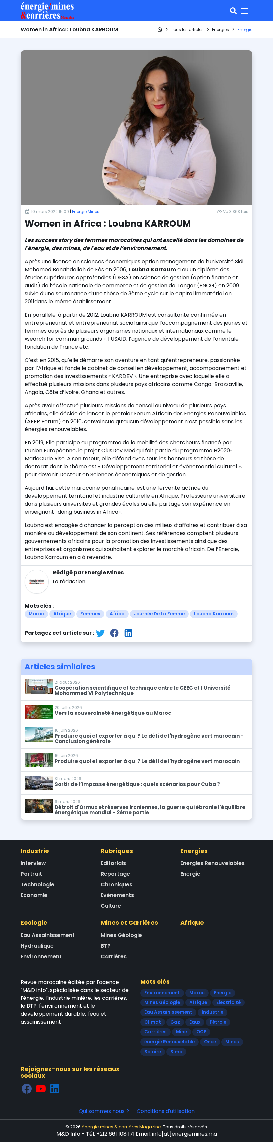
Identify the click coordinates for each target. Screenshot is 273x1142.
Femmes (90, 614)
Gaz (175, 1022)
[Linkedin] (55, 1088)
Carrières (114, 956)
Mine (181, 1032)
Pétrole (218, 1022)
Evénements (117, 895)
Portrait (31, 874)
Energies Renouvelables (212, 863)
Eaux (194, 1022)
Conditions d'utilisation (166, 1111)
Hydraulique (37, 946)
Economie (34, 895)
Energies (194, 851)
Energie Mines (85, 211)
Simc (176, 1052)
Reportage (115, 874)
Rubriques (117, 851)
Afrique (62, 614)
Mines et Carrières (129, 922)
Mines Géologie (121, 935)
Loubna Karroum (214, 614)
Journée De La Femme (159, 614)
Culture (111, 906)
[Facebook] (27, 1088)
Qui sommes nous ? (104, 1111)
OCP (201, 1032)
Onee (210, 1042)
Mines (232, 1042)
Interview (33, 863)
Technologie (37, 884)
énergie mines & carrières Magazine (121, 1127)
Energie (190, 874)
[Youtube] (41, 1088)
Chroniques (116, 884)
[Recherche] (233, 11)
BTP (106, 946)
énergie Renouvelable (169, 1042)
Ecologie (34, 922)
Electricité (228, 1002)
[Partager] (100, 633)
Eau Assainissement (48, 935)
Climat (152, 1022)
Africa (117, 614)
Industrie (35, 851)
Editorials (113, 863)
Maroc (36, 614)
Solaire (152, 1052)
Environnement (41, 956)
